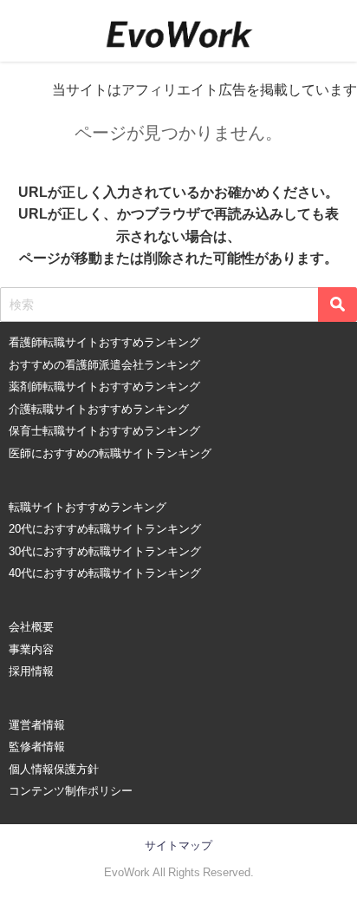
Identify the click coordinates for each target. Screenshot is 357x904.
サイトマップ (178, 845)
